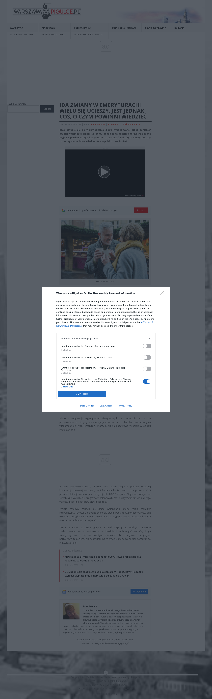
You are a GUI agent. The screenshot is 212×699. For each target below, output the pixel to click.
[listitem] (106, 338)
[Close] (163, 294)
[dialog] (106, 349)
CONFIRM (82, 394)
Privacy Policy (125, 405)
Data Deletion (87, 405)
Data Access (106, 405)
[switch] (147, 346)
